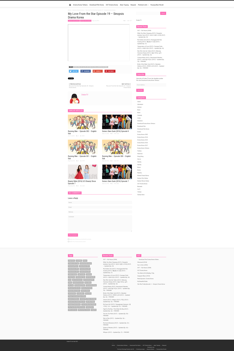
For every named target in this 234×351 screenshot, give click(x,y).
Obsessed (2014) (142, 262)
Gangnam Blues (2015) (143, 276)
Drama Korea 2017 (142, 145)
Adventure (140, 104)
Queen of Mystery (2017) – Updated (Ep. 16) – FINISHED (116, 328)
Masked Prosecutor (78, 282)
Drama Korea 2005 (142, 134)
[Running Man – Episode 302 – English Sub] (83, 122)
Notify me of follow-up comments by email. (80, 239)
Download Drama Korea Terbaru (146, 123)
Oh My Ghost (72, 293)
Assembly (78, 260)
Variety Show (140, 194)
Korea (139, 167)
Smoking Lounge (140, 349)
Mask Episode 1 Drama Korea (145, 278)
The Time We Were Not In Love (76, 307)
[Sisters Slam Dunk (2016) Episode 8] (117, 122)
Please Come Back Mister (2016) (77, 296)
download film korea (85, 263)
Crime (139, 118)
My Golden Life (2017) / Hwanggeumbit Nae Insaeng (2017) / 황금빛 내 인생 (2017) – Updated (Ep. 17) (149, 41)
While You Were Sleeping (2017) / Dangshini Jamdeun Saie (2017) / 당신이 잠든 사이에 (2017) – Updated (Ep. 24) (151, 35)
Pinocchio (88, 293)
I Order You (71, 277)
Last (70, 280)
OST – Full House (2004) (144, 30)
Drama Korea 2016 (142, 142)
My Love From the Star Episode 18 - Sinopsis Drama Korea (81, 86)
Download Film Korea (97, 5)
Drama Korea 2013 (78, 67)
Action (139, 101)
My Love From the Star (90, 67)
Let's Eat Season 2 (77, 280)
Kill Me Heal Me (90, 277)
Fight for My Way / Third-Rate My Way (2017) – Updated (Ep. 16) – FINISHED (116, 310)
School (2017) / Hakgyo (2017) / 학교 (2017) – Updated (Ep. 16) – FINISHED (116, 300)
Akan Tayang (124, 5)
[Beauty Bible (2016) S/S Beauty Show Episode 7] (83, 172)
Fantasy (139, 151)
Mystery (139, 173)
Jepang (139, 162)
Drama (139, 132)
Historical (139, 153)
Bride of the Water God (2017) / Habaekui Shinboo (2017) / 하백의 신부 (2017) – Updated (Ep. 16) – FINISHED (150, 66)
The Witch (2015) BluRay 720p (145, 273)
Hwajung (89, 274)
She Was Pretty (90, 301)
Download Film (141, 126)
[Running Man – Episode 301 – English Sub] (83, 147)
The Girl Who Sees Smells (88, 304)
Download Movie (73, 266)
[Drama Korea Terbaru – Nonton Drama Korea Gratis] (70, 5)
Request (133, 5)
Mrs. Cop (71, 285)
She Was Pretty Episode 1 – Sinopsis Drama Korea (151, 284)
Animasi (139, 107)
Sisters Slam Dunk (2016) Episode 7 (115, 181)
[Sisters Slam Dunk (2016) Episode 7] (117, 172)
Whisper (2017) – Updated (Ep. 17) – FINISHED (116, 332)
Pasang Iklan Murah (157, 5)
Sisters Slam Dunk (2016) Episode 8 (115, 131)
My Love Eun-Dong (91, 285)
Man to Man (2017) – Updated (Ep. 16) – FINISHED (114, 319)
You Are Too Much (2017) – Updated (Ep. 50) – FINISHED (116, 314)
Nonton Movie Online (143, 181)
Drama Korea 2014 (142, 137)
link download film (89, 280)
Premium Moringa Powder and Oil (125, 349)
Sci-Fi (138, 189)
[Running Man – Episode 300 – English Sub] (117, 147)
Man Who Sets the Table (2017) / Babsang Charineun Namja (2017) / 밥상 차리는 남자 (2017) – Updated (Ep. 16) (149, 53)
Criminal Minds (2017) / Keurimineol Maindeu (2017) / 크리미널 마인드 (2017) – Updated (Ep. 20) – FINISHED (150, 59)
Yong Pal (93, 310)
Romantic (139, 186)
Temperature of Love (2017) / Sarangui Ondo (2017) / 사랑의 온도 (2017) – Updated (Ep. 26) (150, 47)
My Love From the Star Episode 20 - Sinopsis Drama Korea (118, 86)
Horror (139, 159)
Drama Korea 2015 (142, 140)
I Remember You (80, 277)
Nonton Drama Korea (74, 20)
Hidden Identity (72, 274)
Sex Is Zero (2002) (142, 265)
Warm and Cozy (73, 310)
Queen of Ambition (73, 299)
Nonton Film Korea (102, 67)
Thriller (139, 192)
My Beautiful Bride (79, 285)
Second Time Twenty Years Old (77, 301)
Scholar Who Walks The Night (88, 299)
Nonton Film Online (86, 20)
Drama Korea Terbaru (80, 5)
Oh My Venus (80, 293)
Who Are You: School (84, 310)
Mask (70, 282)
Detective (140, 121)
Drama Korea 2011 (84, 266)
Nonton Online (85, 290)
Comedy (139, 115)
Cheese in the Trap (73, 263)
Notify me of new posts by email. (77, 241)
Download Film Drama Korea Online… (148, 259)
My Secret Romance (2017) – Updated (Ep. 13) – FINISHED (116, 324)
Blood (85, 260)
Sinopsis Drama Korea (74, 304)
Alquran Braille (150, 349)
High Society (81, 274)
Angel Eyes (71, 260)
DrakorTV (84, 95)
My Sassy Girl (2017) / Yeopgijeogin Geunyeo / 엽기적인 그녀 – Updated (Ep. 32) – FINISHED (117, 305)
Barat (138, 110)
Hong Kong (140, 156)
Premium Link (142, 5)
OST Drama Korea (112, 5)
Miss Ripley (88, 282)
